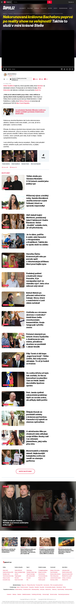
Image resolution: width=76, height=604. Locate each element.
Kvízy (55, 8)
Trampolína (31, 587)
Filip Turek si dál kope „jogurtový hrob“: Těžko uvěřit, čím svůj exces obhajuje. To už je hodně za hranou (37, 358)
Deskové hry (48, 589)
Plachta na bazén (24, 587)
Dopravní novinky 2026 (67, 574)
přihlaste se (15, 79)
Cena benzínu (46, 585)
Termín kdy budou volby (8, 576)
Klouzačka (42, 587)
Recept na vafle (41, 577)
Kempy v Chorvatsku (54, 570)
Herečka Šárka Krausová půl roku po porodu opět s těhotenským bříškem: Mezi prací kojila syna (37, 259)
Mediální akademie (26, 594)
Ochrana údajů (45, 594)
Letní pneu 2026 (65, 570)
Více (70, 8)
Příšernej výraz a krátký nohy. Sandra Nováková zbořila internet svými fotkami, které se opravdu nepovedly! (37, 200)
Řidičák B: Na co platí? (67, 576)
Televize (43, 8)
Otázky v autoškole (66, 577)
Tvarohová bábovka (42, 576)
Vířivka (64, 587)
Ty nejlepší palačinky (43, 570)
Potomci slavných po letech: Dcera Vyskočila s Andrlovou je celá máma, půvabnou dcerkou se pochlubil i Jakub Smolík (37, 340)
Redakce (19, 594)
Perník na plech (41, 579)
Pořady (36, 8)
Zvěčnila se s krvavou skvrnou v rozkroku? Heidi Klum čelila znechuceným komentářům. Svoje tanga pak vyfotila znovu (36, 320)
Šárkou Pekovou (24, 101)
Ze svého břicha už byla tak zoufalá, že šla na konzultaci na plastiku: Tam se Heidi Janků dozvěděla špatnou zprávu (37, 379)
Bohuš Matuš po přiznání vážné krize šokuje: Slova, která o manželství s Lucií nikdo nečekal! (35, 298)
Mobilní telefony (18, 589)
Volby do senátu (6, 577)
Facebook (9, 594)
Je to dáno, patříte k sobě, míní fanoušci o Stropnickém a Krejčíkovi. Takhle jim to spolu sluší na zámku (37, 239)
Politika (30, 8)
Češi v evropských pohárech (56, 585)
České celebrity (6, 163)
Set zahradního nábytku (50, 587)
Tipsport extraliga (31, 574)
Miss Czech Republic (22, 103)
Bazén (18, 587)
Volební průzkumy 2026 (8, 572)
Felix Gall (17, 577)
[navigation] (2, 2)
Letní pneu (42, 589)
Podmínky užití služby (36, 594)
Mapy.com (24, 585)
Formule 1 (29, 577)
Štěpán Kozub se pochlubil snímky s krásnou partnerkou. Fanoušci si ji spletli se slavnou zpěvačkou (36, 417)
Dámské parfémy (35, 589)
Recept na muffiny (42, 572)
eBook (36, 79)
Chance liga (29, 570)
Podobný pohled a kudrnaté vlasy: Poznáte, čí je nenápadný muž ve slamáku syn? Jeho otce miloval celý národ (37, 279)
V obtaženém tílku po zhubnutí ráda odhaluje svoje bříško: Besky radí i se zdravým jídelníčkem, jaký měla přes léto (37, 437)
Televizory (54, 589)
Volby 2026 (5, 570)
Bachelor (40, 86)
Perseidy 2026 (39, 585)
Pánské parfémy (68, 589)
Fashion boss (63, 8)
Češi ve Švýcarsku (54, 576)
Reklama (14, 594)
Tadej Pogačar (18, 576)
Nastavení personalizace (63, 594)
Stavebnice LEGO (27, 589)
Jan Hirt (16, 574)
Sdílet (42, 79)
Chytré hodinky (60, 589)
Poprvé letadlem (54, 572)
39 (46, 79)
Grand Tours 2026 (19, 579)
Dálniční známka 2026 (67, 572)
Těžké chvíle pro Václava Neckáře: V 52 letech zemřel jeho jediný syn (37, 180)
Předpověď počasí (31, 585)
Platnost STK (65, 579)
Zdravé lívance (41, 574)
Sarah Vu (38, 90)
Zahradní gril (59, 587)
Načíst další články (25, 471)
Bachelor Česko (25, 163)
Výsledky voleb (6, 574)
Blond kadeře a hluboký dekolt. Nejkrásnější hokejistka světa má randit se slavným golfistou (37, 456)
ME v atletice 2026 (31, 576)
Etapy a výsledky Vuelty (20, 572)
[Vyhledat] (49, 2)
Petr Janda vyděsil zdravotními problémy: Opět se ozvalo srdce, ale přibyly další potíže (36, 396)
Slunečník (37, 587)
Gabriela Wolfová (12, 74)
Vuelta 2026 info (18, 570)
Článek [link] (5, 34)
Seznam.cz (71, 2)
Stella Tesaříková (8, 86)
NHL (27, 579)
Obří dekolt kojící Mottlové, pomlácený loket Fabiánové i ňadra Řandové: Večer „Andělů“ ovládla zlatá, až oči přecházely (37, 221)
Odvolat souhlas (53, 594)
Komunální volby (6, 579)
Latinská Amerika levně (55, 577)
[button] (38, 48)
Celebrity (22, 8)
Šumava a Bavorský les (55, 574)
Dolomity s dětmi (54, 579)
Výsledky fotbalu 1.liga (31, 572)
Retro (50, 8)
